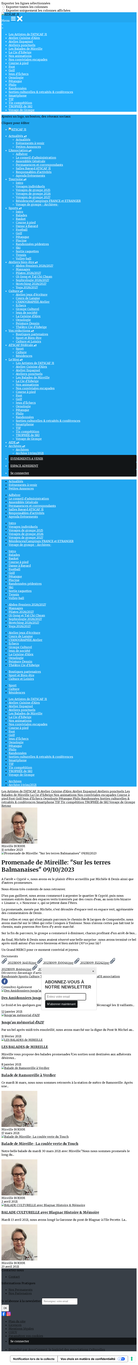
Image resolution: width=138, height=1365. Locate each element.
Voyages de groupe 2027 (33, 197)
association (111, 976)
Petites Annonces (28, 147)
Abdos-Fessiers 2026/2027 (34, 265)
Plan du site (17, 1321)
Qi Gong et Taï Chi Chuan (34, 276)
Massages (23, 269)
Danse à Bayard (27, 226)
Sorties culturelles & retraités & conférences (41, 92)
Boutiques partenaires (32, 334)
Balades (21, 215)
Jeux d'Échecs (19, 74)
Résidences (24, 356)
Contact (14, 1276)
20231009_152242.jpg (95, 962)
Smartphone (18, 95)
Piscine (21, 240)
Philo (12, 85)
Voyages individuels (30, 186)
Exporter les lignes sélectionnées (25, 3)
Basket (21, 219)
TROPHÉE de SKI (20, 106)
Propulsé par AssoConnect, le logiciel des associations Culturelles (57, 1349)
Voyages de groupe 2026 (33, 193)
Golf (12, 70)
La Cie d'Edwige (20, 52)
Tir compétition (20, 103)
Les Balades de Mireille (25, 48)
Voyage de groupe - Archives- (37, 204)
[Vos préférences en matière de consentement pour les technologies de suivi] (131, 1358)
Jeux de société (26, 312)
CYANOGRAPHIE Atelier (33, 302)
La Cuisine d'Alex (28, 316)
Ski (18, 247)
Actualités (23, 139)
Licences (15, 1325)
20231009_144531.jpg (22, 962)
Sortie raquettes (27, 251)
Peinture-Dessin (27, 323)
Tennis (21, 255)
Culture (21, 352)
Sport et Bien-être (29, 338)
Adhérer (22, 154)
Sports (24, 976)
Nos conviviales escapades (28, 59)
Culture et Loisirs (28, 341)
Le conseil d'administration (36, 157)
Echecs (21, 305)
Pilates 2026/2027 (28, 273)
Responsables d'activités (34, 172)
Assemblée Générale (30, 161)
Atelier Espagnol (21, 41)
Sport (20, 348)
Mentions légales (21, 1328)
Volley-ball (23, 258)
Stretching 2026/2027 (31, 284)
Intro (19, 183)
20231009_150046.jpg (58, 962)
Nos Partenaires (20, 1293)
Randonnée (10, 976)
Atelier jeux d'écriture (31, 294)
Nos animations (20, 56)
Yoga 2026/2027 (27, 287)
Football (21, 229)
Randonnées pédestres (32, 244)
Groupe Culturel (27, 309)
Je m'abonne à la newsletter (21, 1301)
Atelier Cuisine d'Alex (24, 38)
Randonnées (18, 88)
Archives (22, 449)
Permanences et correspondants (39, 165)
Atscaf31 (97, 976)
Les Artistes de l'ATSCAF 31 (28, 34)
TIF (11, 99)
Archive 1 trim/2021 (30, 453)
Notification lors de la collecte (34, 1359)
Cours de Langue (28, 298)
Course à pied (18, 63)
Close (93, 971)
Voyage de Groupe (21, 110)
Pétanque (15, 81)
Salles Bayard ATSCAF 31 (33, 168)
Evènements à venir (30, 143)
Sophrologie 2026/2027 (32, 280)
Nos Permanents (21, 1289)
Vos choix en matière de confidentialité (88, 1359)
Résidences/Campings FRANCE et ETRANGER (48, 201)
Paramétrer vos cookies (26, 1336)
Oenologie (16, 77)
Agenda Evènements (30, 175)
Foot (12, 66)
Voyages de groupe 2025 (33, 190)
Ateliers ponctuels (22, 45)
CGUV (13, 1332)
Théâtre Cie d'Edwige (31, 327)
